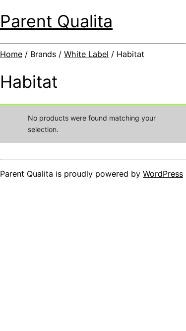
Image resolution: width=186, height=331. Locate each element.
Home (11, 54)
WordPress (163, 174)
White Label (86, 54)
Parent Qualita (56, 21)
